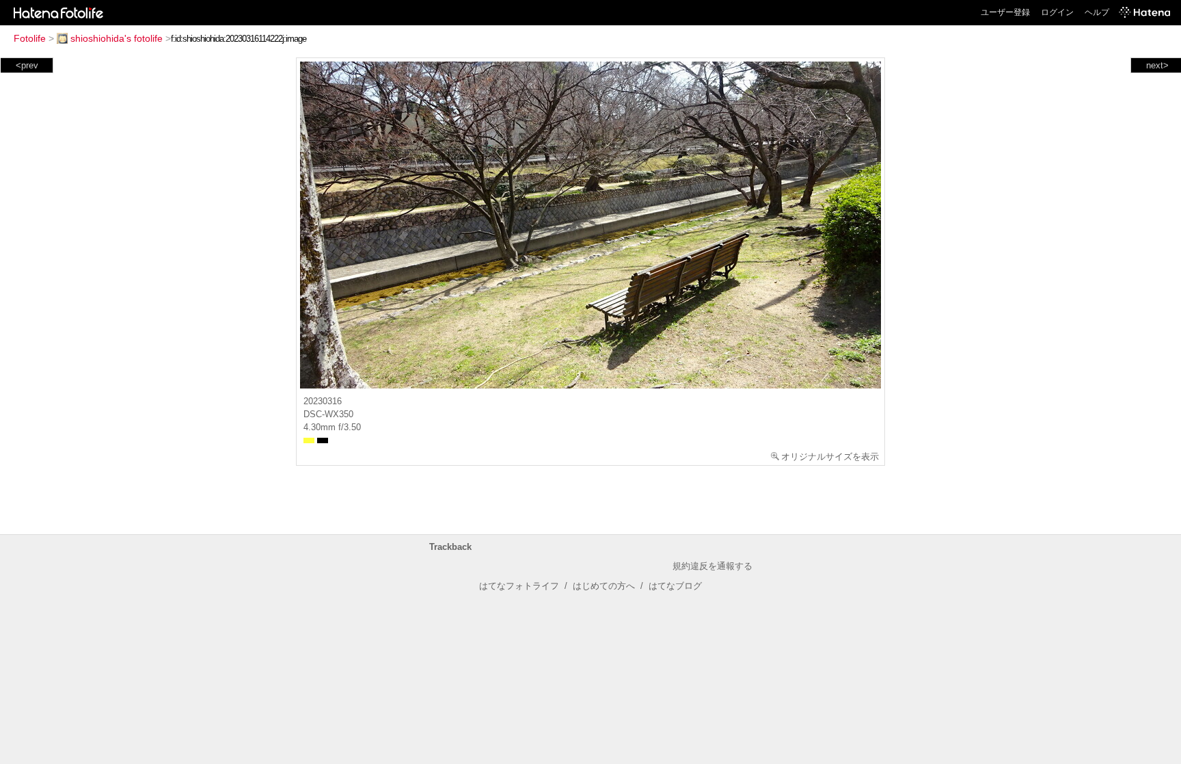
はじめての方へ (604, 586)
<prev (27, 65)
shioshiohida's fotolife (116, 38)
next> (1157, 65)
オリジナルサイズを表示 (830, 456)
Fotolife (30, 38)
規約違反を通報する (712, 566)
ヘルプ (1097, 12)
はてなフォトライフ (519, 586)
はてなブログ (675, 586)
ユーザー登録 (1005, 12)
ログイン (1057, 12)
